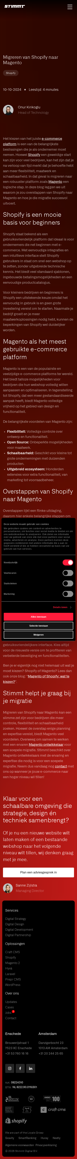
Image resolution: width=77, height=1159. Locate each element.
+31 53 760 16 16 (16, 1053)
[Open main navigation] (70, 7)
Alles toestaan (38, 617)
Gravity (9, 1138)
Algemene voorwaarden (19, 1145)
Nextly (56, 1138)
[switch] (68, 573)
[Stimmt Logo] (14, 6)
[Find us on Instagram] (9, 1068)
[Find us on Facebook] (20, 1068)
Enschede (13, 1034)
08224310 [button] (17, 1082)
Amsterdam (47, 1034)
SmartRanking (27, 1138)
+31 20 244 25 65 (50, 1053)
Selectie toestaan (38, 626)
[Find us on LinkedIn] (30, 1068)
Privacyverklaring (46, 1145)
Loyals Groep (35, 1132)
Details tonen (60, 607)
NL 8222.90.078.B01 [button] (25, 1087)
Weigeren (38, 634)
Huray (44, 1138)
